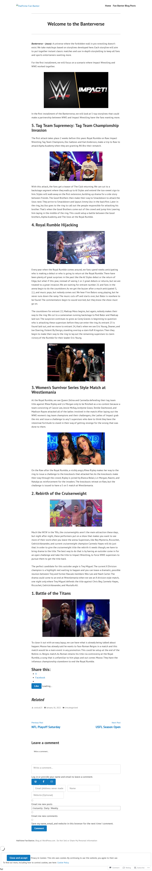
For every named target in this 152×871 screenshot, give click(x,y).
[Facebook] (44, 782)
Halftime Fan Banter (25, 840)
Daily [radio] (46, 808)
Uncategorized (71, 707)
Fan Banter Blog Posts (124, 6)
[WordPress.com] (35, 782)
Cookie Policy (63, 862)
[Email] (52, 782)
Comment (39, 828)
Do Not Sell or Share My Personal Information (77, 840)
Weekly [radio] (54, 808)
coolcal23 (38, 707)
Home (108, 6)
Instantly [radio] (38, 808)
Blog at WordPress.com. (45, 840)
